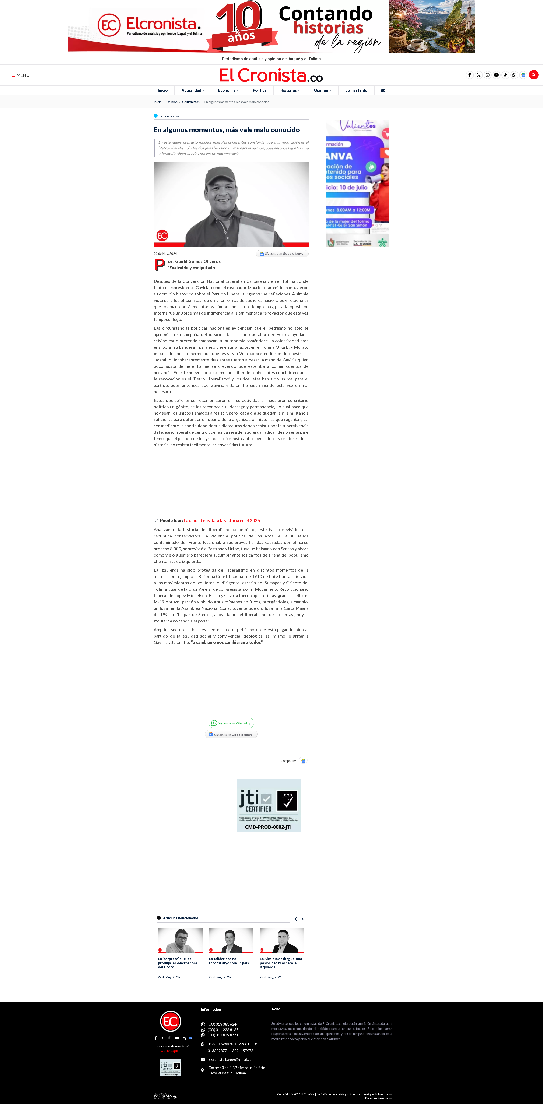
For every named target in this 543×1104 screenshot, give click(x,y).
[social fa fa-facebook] (470, 75)
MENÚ (22, 75)
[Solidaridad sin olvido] (282, 940)
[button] (514, 75)
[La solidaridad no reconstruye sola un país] (180, 940)
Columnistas (191, 102)
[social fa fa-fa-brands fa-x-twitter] (479, 75)
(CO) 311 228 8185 (222, 1029)
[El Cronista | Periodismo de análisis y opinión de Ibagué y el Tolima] (271, 75)
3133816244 (218, 1044)
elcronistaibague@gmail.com (232, 1059)
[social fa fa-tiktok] (505, 75)
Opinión (321, 90)
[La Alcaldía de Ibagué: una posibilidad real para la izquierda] (231, 940)
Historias (288, 90)
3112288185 (243, 1044)
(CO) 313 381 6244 (222, 1024)
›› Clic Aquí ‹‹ (171, 1051)
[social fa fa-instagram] (488, 75)
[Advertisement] (231, 482)
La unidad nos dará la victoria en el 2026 (222, 520)
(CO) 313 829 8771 (222, 1035)
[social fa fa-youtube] (497, 75)
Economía (227, 90)
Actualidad (191, 90)
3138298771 (218, 1050)
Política (259, 90)
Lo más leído (356, 90)
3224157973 (242, 1050)
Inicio (163, 90)
